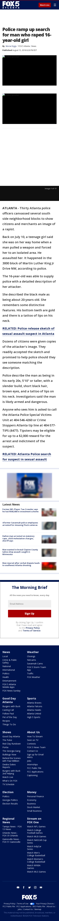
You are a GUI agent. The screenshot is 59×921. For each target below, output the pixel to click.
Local (5, 656)
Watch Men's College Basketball (36, 854)
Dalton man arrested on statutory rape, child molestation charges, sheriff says (18, 538)
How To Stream (35, 736)
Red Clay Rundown (11, 743)
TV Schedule (8, 784)
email (41, 887)
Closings (31, 656)
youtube (18, 887)
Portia (5, 747)
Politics (5, 673)
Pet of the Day (9, 717)
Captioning (32, 775)
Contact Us (32, 750)
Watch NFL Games (36, 826)
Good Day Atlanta (9, 700)
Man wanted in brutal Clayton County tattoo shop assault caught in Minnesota (20, 552)
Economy (31, 800)
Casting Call (8, 709)
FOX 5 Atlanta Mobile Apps (9, 685)
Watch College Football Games (35, 831)
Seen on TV (32, 740)
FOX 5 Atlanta (24, 46)
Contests (31, 743)
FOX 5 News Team (36, 747)
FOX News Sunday (11, 690)
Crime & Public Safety (9, 661)
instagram (35, 887)
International (8, 669)
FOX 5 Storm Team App (36, 668)
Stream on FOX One (34, 820)
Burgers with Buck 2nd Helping (11, 772)
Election (7, 792)
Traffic (30, 673)
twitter (29, 887)
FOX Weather (33, 677)
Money (31, 792)
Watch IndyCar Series (34, 848)
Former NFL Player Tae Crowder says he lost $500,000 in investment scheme (20, 510)
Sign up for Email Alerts (35, 756)
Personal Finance (35, 796)
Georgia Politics (10, 800)
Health (5, 677)
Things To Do (9, 724)
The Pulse (7, 740)
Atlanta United (34, 713)
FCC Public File (34, 768)
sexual (30, 459)
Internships (32, 764)
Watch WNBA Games (33, 866)
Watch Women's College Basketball (36, 860)
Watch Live (44, 5)
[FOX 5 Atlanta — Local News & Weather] (11, 4)
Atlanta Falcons (34, 706)
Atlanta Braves (34, 702)
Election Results (10, 803)
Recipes (6, 720)
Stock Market (33, 807)
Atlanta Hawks (34, 709)
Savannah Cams (35, 663)
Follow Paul (8, 713)
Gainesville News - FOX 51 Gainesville (11, 840)
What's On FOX (9, 780)
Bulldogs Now (9, 754)
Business (31, 803)
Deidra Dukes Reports (9, 766)
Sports (31, 698)
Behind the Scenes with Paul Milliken (11, 759)
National (6, 666)
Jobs (29, 760)
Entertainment (9, 680)
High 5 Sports (33, 717)
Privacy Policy (33, 627)
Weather (33, 652)
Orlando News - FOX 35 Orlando (10, 834)
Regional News (8, 820)
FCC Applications (35, 771)
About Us (33, 732)
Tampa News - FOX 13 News (12, 828)
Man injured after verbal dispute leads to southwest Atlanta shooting (21, 564)
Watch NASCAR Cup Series (37, 841)
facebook (23, 887)
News (33, 46)
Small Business (34, 810)
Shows (6, 732)
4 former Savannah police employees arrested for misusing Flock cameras (20, 523)
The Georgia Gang (11, 750)
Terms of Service (31, 630)
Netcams (31, 659)
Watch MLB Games (36, 836)
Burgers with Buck (11, 706)
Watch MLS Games (36, 871)
